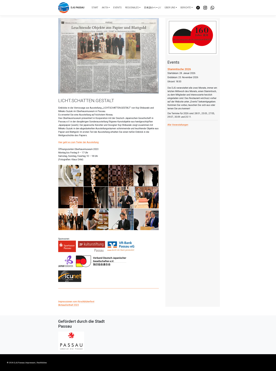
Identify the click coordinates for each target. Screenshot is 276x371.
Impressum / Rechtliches (36, 362)
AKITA (105, 7)
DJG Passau (76, 7)
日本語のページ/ (152, 7)
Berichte (186, 7)
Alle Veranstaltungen (177, 124)
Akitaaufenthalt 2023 (68, 305)
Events (117, 7)
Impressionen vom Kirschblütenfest (76, 301)
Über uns (170, 7)
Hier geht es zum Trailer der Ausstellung (78, 142)
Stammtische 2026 (179, 69)
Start (95, 7)
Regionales (132, 7)
